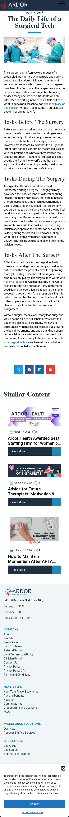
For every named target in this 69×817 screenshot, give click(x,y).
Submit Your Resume (17, 753)
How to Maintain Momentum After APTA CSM (30, 559)
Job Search (11, 749)
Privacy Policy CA (14, 670)
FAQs (7, 711)
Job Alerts (10, 745)
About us (9, 634)
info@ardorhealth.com (17, 617)
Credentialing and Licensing (20, 707)
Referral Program (14, 650)
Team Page (11, 642)
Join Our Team (13, 646)
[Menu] (62, 3)
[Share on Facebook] (29, 369)
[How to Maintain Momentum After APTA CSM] (34, 529)
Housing (9, 699)
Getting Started (13, 703)
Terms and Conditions (17, 674)
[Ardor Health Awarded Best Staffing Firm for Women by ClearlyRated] (34, 416)
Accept (34, 804)
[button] (63, 768)
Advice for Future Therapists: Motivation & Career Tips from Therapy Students (32, 492)
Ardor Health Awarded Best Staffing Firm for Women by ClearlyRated (34, 441)
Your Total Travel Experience (21, 691)
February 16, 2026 (23, 550)
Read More (18, 451)
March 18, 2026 (21, 432)
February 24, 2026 (23, 482)
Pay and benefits (14, 695)
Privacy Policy (12, 666)
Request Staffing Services (19, 732)
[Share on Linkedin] (39, 369)
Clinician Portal (13, 658)
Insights (8, 638)
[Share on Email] (50, 369)
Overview (9, 728)
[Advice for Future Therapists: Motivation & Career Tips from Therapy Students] (34, 470)
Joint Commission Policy (18, 654)
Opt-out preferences (32, 812)
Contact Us (10, 662)
